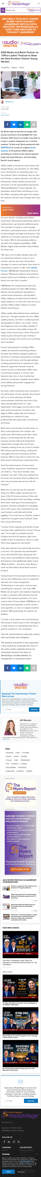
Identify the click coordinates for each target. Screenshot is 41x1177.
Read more (21, 1172)
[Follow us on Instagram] (14, 1141)
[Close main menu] (37, 1154)
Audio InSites (5, 115)
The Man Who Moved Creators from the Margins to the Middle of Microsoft (20, 1004)
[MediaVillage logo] (20, 1115)
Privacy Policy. (27, 1166)
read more (6, 739)
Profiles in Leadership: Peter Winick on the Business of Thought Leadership (24, 887)
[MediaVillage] (20, 3)
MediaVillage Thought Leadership (13, 1130)
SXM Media (6, 147)
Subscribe (34, 709)
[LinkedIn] (20, 124)
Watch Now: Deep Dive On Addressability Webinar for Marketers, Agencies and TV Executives (23, 896)
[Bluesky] (14, 124)
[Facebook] (7, 124)
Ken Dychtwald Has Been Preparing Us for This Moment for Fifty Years (19, 1069)
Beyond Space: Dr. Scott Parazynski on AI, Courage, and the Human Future (20, 1036)
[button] (38, 3)
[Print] (33, 124)
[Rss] (19, 1141)
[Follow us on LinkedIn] (9, 1141)
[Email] (27, 124)
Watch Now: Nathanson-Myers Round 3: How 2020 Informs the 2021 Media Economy (23, 906)
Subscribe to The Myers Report (12, 1128)
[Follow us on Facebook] (4, 1141)
